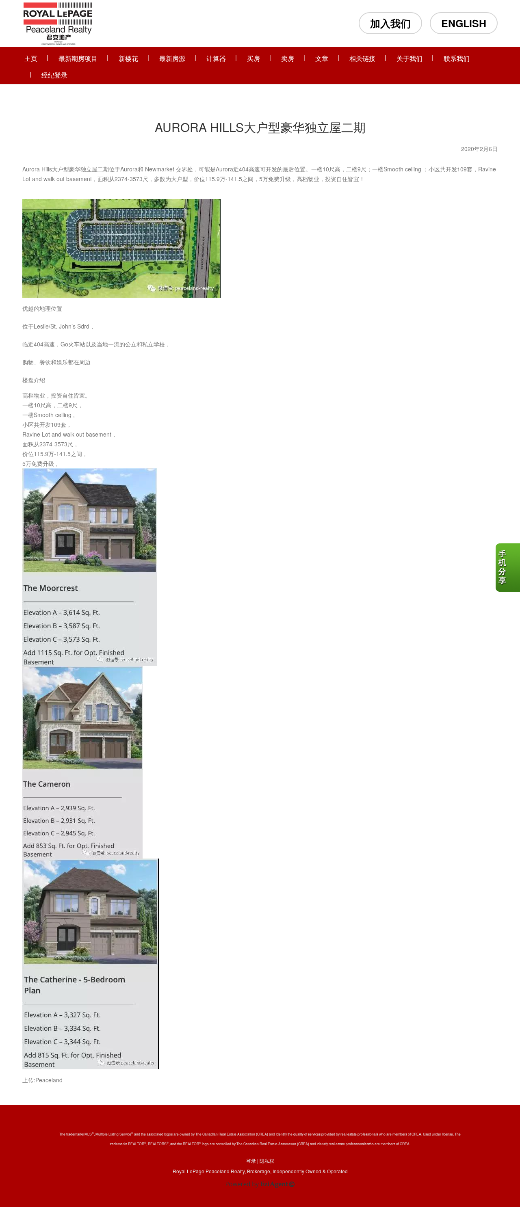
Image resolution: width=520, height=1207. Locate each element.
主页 (30, 58)
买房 (253, 58)
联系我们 (457, 58)
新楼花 (128, 58)
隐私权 (267, 1160)
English (463, 23)
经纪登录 (54, 75)
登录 (251, 1160)
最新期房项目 (78, 58)
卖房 (287, 58)
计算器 (216, 58)
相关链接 (362, 58)
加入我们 (390, 23)
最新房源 (172, 58)
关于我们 (409, 58)
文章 (321, 58)
